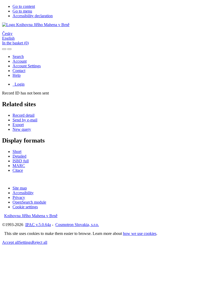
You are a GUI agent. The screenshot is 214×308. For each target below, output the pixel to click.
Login (19, 84)
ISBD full (21, 161)
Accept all (10, 242)
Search (18, 56)
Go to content (24, 6)
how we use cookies (139, 233)
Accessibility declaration (33, 16)
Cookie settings (25, 207)
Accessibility (23, 193)
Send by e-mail (25, 120)
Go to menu (22, 11)
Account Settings (27, 66)
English (8, 38)
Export (18, 124)
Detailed (19, 156)
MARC (19, 165)
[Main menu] (9, 49)
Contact (19, 70)
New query (22, 129)
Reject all (39, 242)
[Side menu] (4, 49)
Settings (25, 242)
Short (17, 151)
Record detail (23, 115)
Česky (7, 33)
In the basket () (15, 43)
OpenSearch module (29, 202)
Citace (18, 170)
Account (20, 61)
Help (17, 75)
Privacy (19, 197)
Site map (20, 188)
